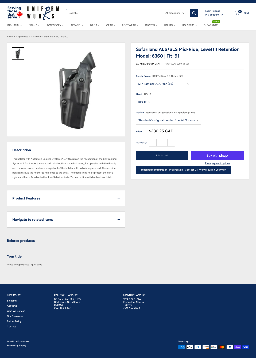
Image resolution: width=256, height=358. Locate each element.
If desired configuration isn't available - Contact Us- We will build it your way (183, 169)
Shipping (12, 300)
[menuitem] (14, 25)
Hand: (143, 94)
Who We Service (16, 311)
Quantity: (141, 142)
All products (22, 36)
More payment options (217, 163)
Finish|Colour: (159, 76)
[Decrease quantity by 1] (152, 142)
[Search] (194, 13)
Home (10, 36)
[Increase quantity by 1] (171, 142)
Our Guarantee (15, 316)
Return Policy (14, 321)
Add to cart (162, 155)
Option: (165, 112)
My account (212, 14)
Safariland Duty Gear (148, 64)
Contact (11, 326)
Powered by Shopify (16, 345)
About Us (12, 305)
